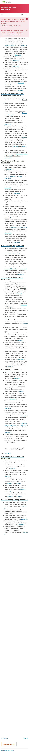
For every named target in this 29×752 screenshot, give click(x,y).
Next (25, 738)
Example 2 (18, 55)
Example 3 (15, 60)
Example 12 (8, 157)
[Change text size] (26, 14)
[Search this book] (22, 15)
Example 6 (8, 85)
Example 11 (16, 156)
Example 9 (20, 90)
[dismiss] (27, 19)
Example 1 (8, 45)
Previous (5, 738)
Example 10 (9, 156)
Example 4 (15, 66)
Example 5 (21, 83)
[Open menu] (2, 15)
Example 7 (14, 45)
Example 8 (24, 45)
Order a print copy (8, 744)
